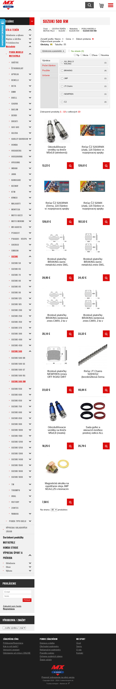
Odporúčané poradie (50, 41)
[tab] (49, 60)
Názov (58, 39)
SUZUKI (61, 31)
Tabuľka (58, 44)
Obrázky (44, 44)
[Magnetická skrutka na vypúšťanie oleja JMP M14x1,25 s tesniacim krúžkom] (57, 467)
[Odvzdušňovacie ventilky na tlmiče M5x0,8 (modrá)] (57, 411)
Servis (79, 646)
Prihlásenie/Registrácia (13, 643)
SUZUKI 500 (74, 31)
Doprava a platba (47, 643)
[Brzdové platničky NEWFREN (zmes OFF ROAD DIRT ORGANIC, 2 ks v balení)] (57, 355)
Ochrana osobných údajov (51, 656)
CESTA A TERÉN (59, 29)
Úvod (45, 29)
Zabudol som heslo (12, 606)
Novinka (105, 55)
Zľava (94, 55)
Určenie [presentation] (46, 75)
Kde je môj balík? (10, 646)
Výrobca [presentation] (46, 60)
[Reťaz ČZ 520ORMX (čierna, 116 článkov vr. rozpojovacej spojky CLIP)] (57, 186)
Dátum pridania (83, 39)
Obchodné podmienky (49, 646)
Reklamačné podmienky (50, 650)
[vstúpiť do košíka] (101, 5)
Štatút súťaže (46, 660)
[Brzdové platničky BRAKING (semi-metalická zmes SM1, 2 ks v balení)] (57, 242)
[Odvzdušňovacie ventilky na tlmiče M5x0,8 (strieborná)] (57, 130)
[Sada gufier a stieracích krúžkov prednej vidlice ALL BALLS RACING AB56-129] (93, 411)
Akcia (85, 55)
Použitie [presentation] (46, 70)
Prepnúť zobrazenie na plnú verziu (58, 677)
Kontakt (79, 653)
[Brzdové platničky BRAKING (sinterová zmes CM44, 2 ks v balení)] (57, 298)
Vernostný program (11, 650)
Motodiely (74, 29)
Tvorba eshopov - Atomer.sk (57, 683)
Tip (77, 55)
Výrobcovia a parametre (53, 51)
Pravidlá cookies (47, 653)
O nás (79, 650)
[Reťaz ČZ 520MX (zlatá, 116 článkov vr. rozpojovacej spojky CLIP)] (93, 186)
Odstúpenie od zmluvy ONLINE (17, 653)
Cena (68, 39)
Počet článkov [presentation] (49, 65)
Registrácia (9, 609)
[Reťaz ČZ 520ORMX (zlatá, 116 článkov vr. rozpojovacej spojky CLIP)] (93, 130)
